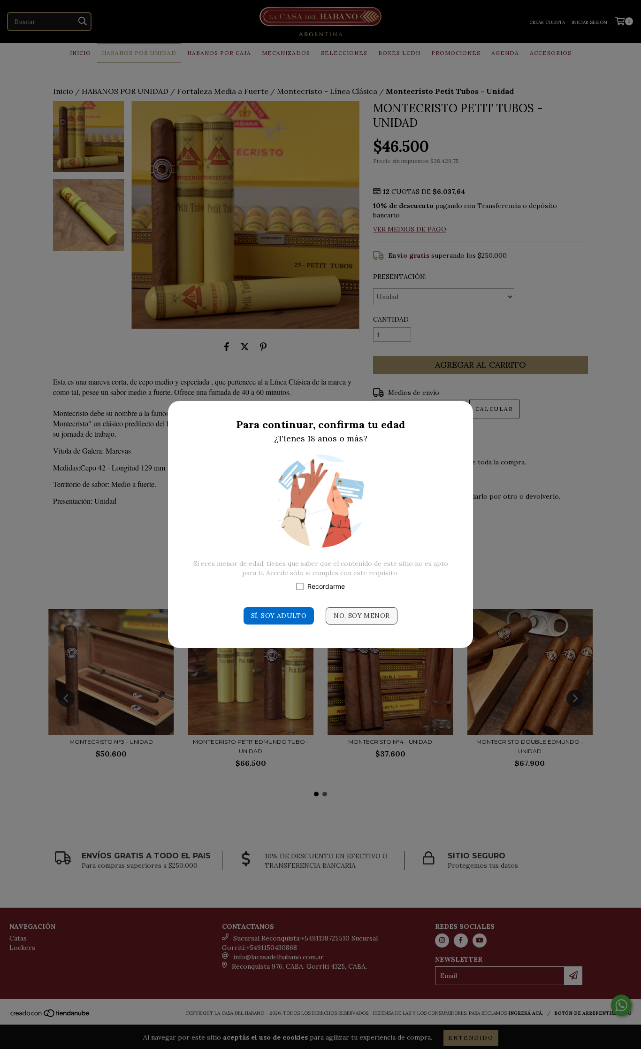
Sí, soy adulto (279, 615)
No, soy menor (361, 615)
